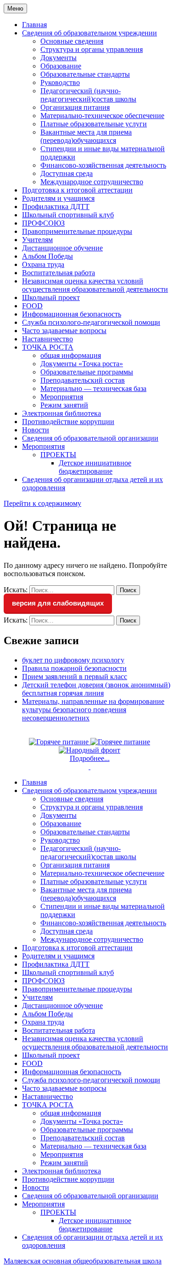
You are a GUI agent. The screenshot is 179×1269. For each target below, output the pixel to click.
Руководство (60, 82)
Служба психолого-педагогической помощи (91, 322)
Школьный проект (51, 297)
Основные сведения (71, 41)
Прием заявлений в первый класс (74, 676)
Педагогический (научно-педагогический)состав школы (88, 95)
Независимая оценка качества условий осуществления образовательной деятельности (95, 285)
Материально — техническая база (93, 388)
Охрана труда (43, 264)
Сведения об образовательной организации (90, 438)
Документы (58, 58)
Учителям (37, 240)
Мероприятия (61, 397)
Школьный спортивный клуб (68, 215)
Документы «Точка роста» (81, 364)
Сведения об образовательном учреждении (89, 33)
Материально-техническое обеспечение (102, 115)
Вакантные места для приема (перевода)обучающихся (86, 136)
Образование (60, 66)
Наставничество (47, 339)
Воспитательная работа (58, 273)
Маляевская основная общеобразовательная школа (83, 1261)
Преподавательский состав (82, 380)
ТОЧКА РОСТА (47, 347)
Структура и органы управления (91, 49)
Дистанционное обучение (62, 248)
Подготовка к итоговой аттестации (77, 190)
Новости (35, 430)
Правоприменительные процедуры (77, 231)
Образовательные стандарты (85, 74)
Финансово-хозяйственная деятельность (103, 165)
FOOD (32, 306)
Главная (34, 24)
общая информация (70, 355)
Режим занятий (64, 405)
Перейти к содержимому (42, 503)
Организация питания (75, 107)
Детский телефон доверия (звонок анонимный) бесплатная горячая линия (96, 689)
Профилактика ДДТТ (56, 206)
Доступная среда (66, 173)
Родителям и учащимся (58, 198)
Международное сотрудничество (91, 182)
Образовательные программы (86, 372)
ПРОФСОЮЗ (43, 223)
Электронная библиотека (61, 413)
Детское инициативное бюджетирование (95, 467)
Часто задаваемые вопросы (64, 330)
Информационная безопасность (71, 314)
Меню (15, 8)
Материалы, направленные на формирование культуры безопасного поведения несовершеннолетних (93, 709)
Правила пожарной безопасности (74, 668)
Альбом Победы (47, 256)
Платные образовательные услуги (93, 124)
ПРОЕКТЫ (58, 455)
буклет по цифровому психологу (73, 660)
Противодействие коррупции (68, 421)
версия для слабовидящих (58, 603)
